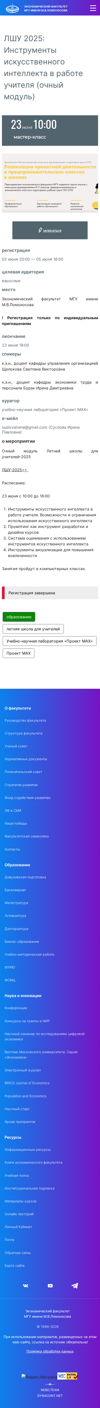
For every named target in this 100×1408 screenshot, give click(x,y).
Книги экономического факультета (33, 1162)
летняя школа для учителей (33, 629)
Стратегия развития (21, 785)
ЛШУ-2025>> (15, 469)
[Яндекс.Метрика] (39, 1377)
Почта (9, 1240)
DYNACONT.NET (50, 1396)
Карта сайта (15, 1265)
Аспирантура (15, 915)
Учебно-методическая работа (29, 954)
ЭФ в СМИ (13, 810)
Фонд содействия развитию (27, 798)
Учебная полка (17, 1175)
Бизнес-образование (22, 941)
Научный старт (17, 1109)
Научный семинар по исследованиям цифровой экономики (44, 1036)
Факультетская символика (27, 836)
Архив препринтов (20, 1122)
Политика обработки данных (50, 1351)
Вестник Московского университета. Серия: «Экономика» (41, 1054)
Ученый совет (16, 746)
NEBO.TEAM (50, 1390)
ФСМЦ (10, 980)
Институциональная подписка (30, 1188)
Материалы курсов (20, 1201)
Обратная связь (18, 1253)
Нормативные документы (26, 759)
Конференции (16, 1008)
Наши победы (16, 823)
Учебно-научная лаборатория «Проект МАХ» (50, 641)
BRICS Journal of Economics (27, 1083)
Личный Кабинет (18, 1227)
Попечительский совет (23, 772)
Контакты (12, 849)
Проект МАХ (19, 653)
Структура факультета (23, 733)
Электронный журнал (23, 1070)
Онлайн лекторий (19, 1214)
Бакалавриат (15, 890)
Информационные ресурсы (28, 1149)
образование (19, 616)
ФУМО (10, 967)
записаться (52, 230)
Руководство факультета (25, 720)
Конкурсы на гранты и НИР (27, 1021)
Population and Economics (25, 1096)
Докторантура (16, 929)
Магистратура (16, 903)
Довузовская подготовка (25, 877)
